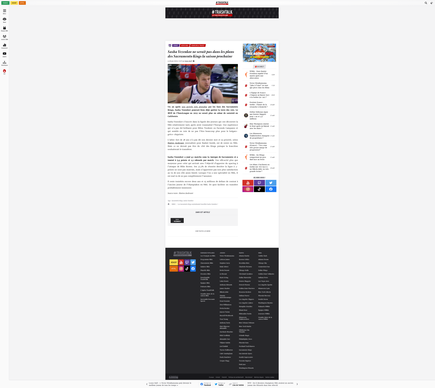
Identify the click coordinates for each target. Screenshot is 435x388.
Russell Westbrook (226, 316)
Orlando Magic (244, 335)
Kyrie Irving (224, 278)
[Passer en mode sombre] (432, 3)
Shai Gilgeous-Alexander (225, 327)
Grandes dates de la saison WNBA (265, 318)
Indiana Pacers (244, 296)
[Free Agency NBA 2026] (259, 52)
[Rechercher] (426, 3)
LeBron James (225, 259)
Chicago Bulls (244, 270)
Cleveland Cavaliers (246, 274)
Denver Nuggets (245, 281)
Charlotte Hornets (245, 267)
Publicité (224, 377)
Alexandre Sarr (225, 339)
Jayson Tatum (225, 312)
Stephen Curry (225, 263)
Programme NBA (206, 259)
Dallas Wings (263, 270)
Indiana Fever (263, 278)
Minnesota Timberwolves (244, 318)
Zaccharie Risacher (226, 332)
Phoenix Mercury (264, 296)
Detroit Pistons (244, 285)
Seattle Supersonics (246, 357)
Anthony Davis (225, 323)
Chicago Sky (262, 263)
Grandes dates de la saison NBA (207, 295)
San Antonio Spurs (245, 354)
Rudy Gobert (224, 267)
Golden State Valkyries (266, 274)
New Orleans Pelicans (246, 323)
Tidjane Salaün (225, 343)
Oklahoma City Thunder (244, 331)
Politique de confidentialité (236, 377)
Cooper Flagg (224, 361)
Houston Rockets (245, 292)
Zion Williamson (225, 305)
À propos (211, 377)
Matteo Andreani (176, 143)
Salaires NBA (205, 267)
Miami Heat (243, 310)
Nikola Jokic (224, 292)
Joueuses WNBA (264, 314)
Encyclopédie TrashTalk (205, 278)
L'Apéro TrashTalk (207, 290)
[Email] (193, 61)
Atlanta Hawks (244, 256)
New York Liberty (264, 292)
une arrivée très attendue (194, 107)
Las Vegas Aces (263, 281)
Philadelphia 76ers (245, 339)
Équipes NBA (205, 283)
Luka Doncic (224, 281)
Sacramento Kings (177, 201)
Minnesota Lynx (264, 288)
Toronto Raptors (245, 361)
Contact (218, 377)
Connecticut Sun (264, 267)
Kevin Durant (224, 270)
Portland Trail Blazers (247, 346)
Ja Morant (223, 274)
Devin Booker (225, 308)
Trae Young (224, 319)
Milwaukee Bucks (245, 314)
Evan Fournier (225, 301)
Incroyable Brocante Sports (208, 300)
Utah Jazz (242, 364)
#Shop (174, 262)
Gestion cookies (269, 377)
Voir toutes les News (202, 231)
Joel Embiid (224, 346)
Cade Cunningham (226, 354)
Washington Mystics (265, 303)
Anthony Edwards (226, 285)
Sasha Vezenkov (188, 201)
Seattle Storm (263, 299)
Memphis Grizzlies (245, 306)
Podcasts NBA (205, 287)
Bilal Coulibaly (225, 335)
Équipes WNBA (263, 310)
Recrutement (248, 377)
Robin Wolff (188, 61)
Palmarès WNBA (264, 306)
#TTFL (22, 3)
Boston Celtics (244, 259)
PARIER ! (5, 3)
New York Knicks (245, 326)
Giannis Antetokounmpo (225, 296)
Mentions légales (259, 377)
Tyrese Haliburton (226, 350)
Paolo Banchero (225, 357)
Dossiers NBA (205, 274)
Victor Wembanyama (227, 256)
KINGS (173, 204)
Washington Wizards (246, 368)
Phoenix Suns (244, 343)
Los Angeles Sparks (265, 285)
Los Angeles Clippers (246, 299)
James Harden (225, 288)
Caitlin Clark (262, 256)
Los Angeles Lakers (246, 303)
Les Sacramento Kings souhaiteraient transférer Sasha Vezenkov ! (198, 204)
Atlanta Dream (263, 259)
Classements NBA (207, 263)
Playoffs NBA (205, 270)
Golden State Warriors (247, 288)
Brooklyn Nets (244, 263)
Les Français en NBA (208, 256)
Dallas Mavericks (245, 278)
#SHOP (14, 3)
